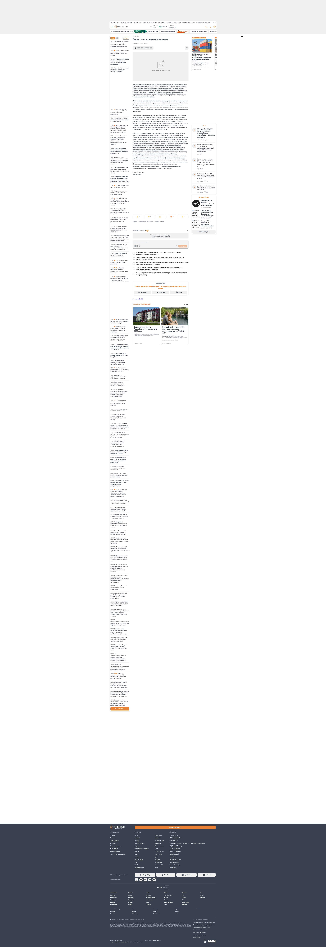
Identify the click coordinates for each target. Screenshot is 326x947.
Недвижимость (139, 867)
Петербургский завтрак (203, 22)
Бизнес (137, 840)
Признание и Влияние (165, 22)
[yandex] (154, 879)
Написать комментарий (144, 48)
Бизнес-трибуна (139, 843)
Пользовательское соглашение (200, 919)
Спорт (156, 848)
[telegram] (141, 879)
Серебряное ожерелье (150, 22)
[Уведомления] (210, 26)
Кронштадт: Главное (176, 859)
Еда (136, 862)
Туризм (157, 857)
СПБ (117, 38)
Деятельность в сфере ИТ (199, 932)
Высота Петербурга (175, 865)
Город (136, 857)
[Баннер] (140, 31)
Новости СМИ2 (138, 299)
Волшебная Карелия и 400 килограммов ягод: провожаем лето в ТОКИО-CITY (173, 330)
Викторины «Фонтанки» (142, 848)
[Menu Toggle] (111, 26)
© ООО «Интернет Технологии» (153, 940)
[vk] (145, 879)
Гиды (136, 854)
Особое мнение (159, 840)
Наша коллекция (175, 848)
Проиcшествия (159, 846)
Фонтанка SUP (114, 22)
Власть (137, 851)
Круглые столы (174, 862)
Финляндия (158, 862)
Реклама (113, 843)
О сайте (112, 835)
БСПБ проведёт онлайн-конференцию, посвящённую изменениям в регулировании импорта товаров (201, 57)
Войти (138, 246)
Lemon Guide (177, 22)
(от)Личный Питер (126, 22)
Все (112, 38)
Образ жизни (158, 835)
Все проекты (173, 867)
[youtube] (149, 879)
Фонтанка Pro (174, 835)
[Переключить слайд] (216, 46)
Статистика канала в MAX (118, 854)
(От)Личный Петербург (176, 846)
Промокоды (204, 197)
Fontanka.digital (174, 854)
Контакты (113, 838)
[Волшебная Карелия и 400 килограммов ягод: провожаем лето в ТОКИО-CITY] (174, 316)
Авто (136, 835)
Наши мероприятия (116, 846)
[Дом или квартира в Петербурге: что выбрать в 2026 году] (146, 316)
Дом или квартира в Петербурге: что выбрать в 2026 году (145, 329)
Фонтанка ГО (137, 22)
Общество (158, 838)
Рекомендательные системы (200, 930)
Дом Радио (173, 857)
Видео (137, 846)
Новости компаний (142, 304)
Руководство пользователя (200, 935)
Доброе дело (139, 859)
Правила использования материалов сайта (204, 924)
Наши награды (196, 937)
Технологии (158, 854)
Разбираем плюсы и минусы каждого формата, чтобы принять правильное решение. (146, 334)
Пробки (163, 26)
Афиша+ (137, 838)
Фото (156, 867)
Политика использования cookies (201, 927)
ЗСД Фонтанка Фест (188, 22)
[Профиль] (214, 26)
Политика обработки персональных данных (204, 922)
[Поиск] (206, 26)
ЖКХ (136, 865)
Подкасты (158, 843)
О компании (114, 848)
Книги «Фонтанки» (175, 851)
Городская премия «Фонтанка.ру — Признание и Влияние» (187, 843)
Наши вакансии (115, 851)
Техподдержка (114, 840)
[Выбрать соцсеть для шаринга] (186, 48)
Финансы (157, 859)
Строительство (159, 851)
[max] (136, 879)
